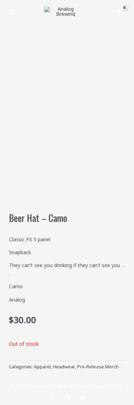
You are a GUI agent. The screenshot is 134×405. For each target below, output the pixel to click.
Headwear (64, 367)
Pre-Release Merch (98, 367)
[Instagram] (52, 398)
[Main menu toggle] (12, 11)
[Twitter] (82, 398)
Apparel (42, 367)
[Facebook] (67, 398)
